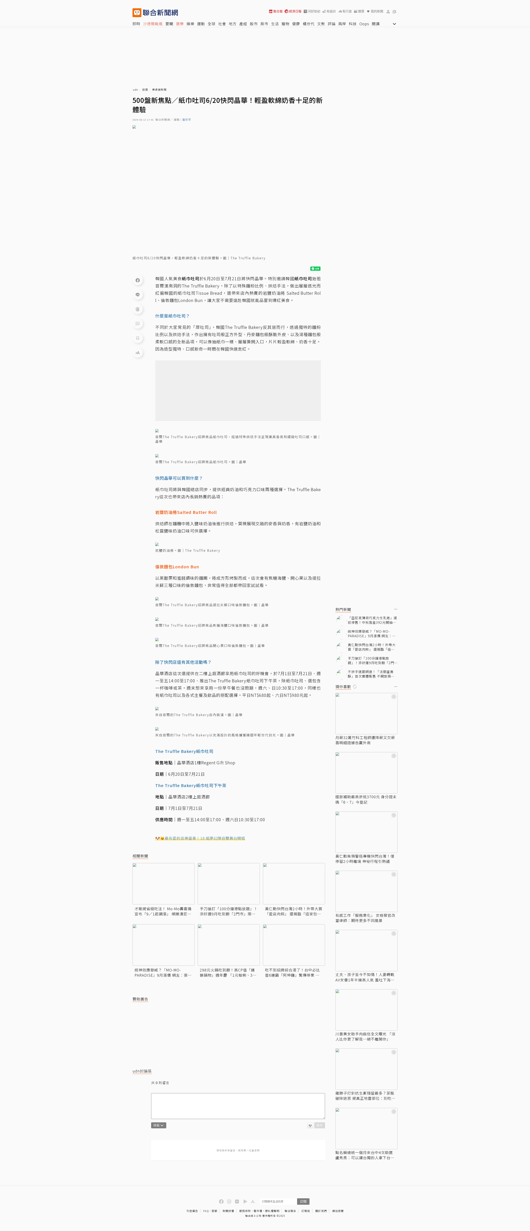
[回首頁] (160, 12)
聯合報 (278, 11)
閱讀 (376, 23)
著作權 (258, 1211)
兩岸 (342, 23)
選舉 (180, 23)
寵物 (285, 23)
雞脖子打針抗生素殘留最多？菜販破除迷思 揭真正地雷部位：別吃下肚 (365, 1095)
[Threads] (137, 309)
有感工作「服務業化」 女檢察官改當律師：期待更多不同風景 (365, 918)
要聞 (169, 23)
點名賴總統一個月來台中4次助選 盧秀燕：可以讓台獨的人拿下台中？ (364, 1155)
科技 (353, 23)
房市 (264, 23)
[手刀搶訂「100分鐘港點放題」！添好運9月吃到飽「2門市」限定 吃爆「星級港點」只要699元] (229, 883)
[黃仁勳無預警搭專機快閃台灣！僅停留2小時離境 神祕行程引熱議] (366, 832)
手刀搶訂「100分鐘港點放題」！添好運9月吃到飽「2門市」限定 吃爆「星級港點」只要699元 (229, 911)
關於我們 (321, 1211)
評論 (332, 23)
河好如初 (314, 11)
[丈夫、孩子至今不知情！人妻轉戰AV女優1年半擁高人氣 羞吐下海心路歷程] (366, 950)
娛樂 (190, 23)
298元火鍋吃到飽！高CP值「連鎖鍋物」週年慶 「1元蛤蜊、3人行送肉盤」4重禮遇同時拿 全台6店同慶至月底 (228, 972)
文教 (321, 23)
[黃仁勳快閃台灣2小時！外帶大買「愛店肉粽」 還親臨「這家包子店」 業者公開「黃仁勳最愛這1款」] (294, 883)
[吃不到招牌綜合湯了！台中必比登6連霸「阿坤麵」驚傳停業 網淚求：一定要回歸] (294, 945)
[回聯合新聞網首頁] (136, 12)
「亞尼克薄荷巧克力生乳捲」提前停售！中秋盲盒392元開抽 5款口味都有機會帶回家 (372, 620)
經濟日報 (295, 11)
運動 (201, 23)
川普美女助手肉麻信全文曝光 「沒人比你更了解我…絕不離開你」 (365, 1036)
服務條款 (245, 1211)
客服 (214, 1211)
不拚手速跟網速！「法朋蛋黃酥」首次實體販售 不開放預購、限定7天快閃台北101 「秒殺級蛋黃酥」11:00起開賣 (372, 674)
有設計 (331, 11)
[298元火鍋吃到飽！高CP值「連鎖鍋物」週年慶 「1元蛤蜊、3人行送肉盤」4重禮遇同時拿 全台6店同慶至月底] (229, 945)
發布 (319, 1125)
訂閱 (303, 1201)
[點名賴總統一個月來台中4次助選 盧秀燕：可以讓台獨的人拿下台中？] (366, 1128)
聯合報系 (290, 1211)
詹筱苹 (186, 119)
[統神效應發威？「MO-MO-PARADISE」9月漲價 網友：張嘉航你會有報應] (163, 945)
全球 (212, 23)
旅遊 (145, 89)
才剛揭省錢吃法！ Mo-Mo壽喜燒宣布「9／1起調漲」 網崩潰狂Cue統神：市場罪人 (163, 911)
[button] (388, 11)
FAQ (206, 1211)
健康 (296, 23)
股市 (254, 23)
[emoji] (310, 1125)
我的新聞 (377, 11)
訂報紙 (305, 1211)
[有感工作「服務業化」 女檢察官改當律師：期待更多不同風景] (366, 891)
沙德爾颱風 (153, 23)
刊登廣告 (192, 1211)
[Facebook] (137, 280)
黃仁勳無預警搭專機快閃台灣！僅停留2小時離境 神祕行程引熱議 (364, 859)
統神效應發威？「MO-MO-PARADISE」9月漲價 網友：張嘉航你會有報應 (163, 972)
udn (135, 89)
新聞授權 (228, 1211)
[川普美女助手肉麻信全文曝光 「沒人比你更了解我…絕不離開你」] (366, 1010)
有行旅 (347, 11)
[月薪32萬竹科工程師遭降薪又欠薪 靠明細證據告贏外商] (366, 713)
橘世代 (308, 23)
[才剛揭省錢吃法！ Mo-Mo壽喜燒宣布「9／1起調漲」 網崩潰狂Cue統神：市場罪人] (163, 883)
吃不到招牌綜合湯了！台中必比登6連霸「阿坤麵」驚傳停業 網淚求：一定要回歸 (292, 972)
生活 (275, 23)
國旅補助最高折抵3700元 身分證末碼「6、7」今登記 (366, 799)
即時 (136, 23)
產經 (243, 23)
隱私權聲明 (272, 1211)
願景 (361, 11)
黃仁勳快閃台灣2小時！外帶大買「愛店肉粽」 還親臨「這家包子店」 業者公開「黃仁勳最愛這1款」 (293, 911)
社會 (222, 23)
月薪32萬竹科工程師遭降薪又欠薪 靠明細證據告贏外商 (365, 740)
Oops (364, 23)
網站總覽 (338, 1211)
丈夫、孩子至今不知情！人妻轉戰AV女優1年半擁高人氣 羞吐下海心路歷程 (365, 977)
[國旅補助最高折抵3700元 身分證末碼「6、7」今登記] (366, 772)
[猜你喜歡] (396, 687)
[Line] (137, 294)
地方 (233, 23)
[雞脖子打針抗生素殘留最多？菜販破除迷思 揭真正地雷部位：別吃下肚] (366, 1069)
